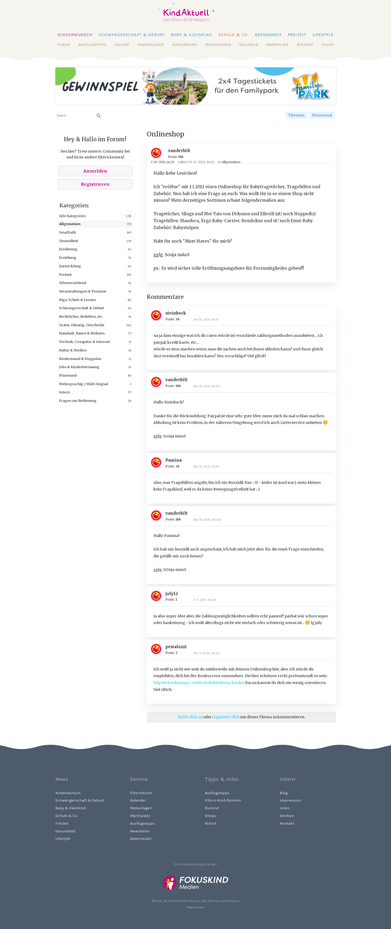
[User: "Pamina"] (158, 462)
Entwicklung (70, 266)
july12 (171, 593)
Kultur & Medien (72, 350)
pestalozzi (176, 646)
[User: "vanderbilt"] (158, 153)
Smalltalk (67, 232)
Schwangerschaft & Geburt (132, 34)
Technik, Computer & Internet (84, 341)
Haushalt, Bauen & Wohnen (82, 333)
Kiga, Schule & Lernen (77, 300)
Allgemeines (70, 224)
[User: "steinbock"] (158, 315)
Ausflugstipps (92, 44)
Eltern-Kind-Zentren (223, 800)
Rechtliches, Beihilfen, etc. (81, 316)
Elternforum (141, 793)
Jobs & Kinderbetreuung (79, 367)
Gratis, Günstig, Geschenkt (82, 325)
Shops (328, 44)
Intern (64, 392)
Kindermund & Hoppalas (80, 358)
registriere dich (225, 717)
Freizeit (297, 34)
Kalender (248, 44)
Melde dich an (190, 717)
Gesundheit (268, 34)
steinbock (175, 313)
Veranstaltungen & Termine (82, 291)
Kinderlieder (151, 44)
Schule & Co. (233, 34)
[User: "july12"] (158, 596)
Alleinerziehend (72, 283)
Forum (63, 44)
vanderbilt (179, 150)
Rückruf (305, 44)
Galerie (122, 44)
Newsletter (140, 831)
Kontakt (287, 823)
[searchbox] (78, 116)
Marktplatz (277, 44)
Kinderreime (184, 44)
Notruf (210, 823)
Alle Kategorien (72, 216)
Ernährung (68, 249)
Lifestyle (323, 34)
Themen (296, 115)
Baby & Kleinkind (191, 34)
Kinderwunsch (75, 34)
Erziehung (67, 257)
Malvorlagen (218, 44)
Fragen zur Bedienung (78, 400)
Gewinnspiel (140, 838)
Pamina (173, 460)
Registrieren (95, 184)
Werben (287, 816)
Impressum (290, 800)
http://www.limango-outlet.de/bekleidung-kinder (198, 682)
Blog (284, 793)
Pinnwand (322, 115)
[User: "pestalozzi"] (158, 649)
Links (284, 808)
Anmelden (95, 171)
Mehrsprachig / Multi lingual (83, 384)
